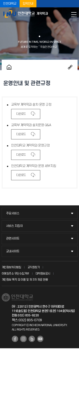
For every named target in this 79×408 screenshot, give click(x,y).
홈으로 (9, 67)
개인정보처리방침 (11, 267)
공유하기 (70, 67)
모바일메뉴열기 (73, 14)
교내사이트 (12, 251)
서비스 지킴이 (14, 226)
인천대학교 (9, 3)
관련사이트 (12, 238)
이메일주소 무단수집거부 (15, 273)
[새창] (15, 339)
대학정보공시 (43, 273)
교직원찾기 (34, 267)
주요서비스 (12, 213)
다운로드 (21, 113)
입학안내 (28, 3)
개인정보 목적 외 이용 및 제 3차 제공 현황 (25, 279)
